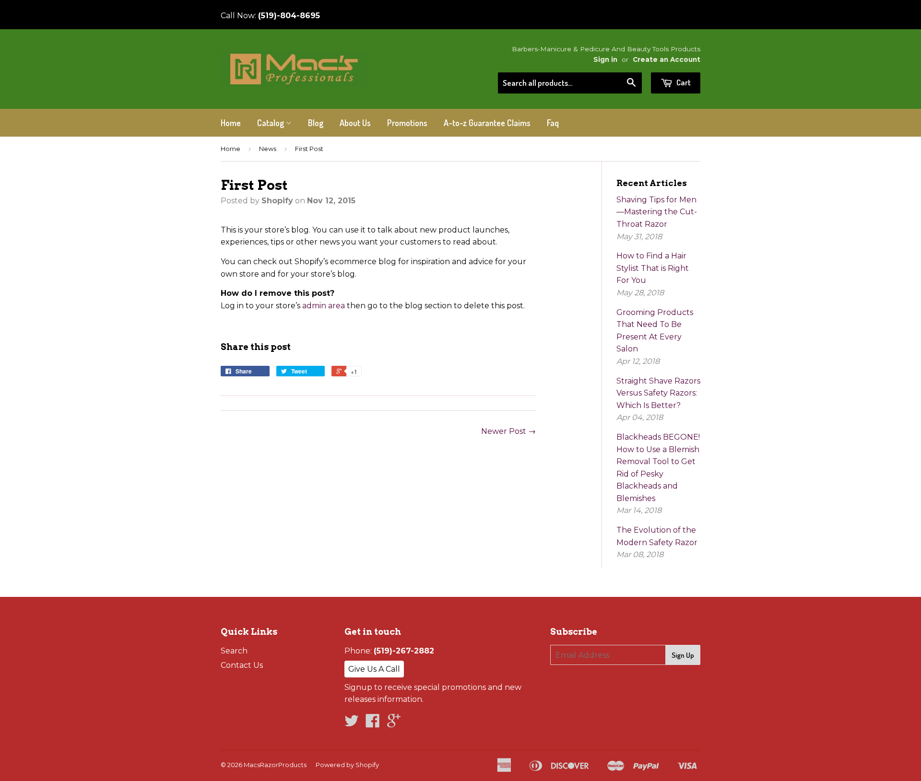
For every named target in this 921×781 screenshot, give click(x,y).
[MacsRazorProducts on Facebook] (373, 723)
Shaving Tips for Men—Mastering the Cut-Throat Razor (656, 212)
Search (234, 650)
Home (231, 122)
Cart (683, 82)
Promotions (407, 122)
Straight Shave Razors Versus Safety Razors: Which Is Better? (658, 393)
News (267, 148)
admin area (323, 305)
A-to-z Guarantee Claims (487, 122)
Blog (315, 122)
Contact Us (242, 665)
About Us (355, 122)
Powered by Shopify (347, 765)
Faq (553, 122)
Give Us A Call (374, 669)
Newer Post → (508, 431)
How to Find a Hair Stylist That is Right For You (652, 268)
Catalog (271, 122)
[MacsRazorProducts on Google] (394, 723)
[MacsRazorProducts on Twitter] (351, 723)
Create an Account (666, 59)
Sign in (605, 59)
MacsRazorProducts (275, 765)
